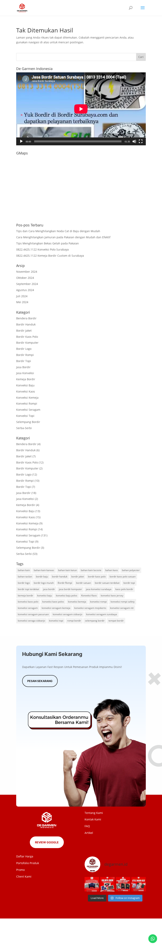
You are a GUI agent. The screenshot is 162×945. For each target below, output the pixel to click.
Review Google (47, 842)
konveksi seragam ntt (122, 608)
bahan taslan (25, 576)
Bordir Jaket (24, 330)
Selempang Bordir (28, 422)
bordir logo (24, 583)
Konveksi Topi (25, 416)
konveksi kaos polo (28, 601)
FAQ (87, 826)
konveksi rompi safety (123, 601)
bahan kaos (111, 570)
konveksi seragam (28, 608)
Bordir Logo (23, 349)
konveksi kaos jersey (112, 595)
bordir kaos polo (97, 576)
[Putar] (21, 141)
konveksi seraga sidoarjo (31, 620)
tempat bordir (116, 620)
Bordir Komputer (27, 342)
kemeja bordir (25, 595)
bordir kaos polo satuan (123, 576)
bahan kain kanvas (44, 570)
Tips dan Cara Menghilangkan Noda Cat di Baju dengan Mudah (58, 231)
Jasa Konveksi (25, 373)
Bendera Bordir (26, 318)
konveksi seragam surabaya (101, 614)
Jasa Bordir (23, 367)
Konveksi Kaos (25, 391)
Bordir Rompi (25, 355)
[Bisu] (134, 141)
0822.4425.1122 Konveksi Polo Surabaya (42, 249)
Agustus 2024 (25, 290)
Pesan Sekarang (40, 681)
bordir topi (129, 583)
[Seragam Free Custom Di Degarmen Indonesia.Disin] (92, 884)
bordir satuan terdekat (107, 583)
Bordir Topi (23, 361)
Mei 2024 (22, 302)
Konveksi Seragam (28, 409)
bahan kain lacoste (91, 570)
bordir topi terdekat (28, 589)
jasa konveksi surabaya (98, 589)
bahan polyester (131, 570)
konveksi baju (44, 595)
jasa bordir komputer (70, 589)
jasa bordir (49, 589)
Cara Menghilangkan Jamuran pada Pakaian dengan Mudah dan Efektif (63, 237)
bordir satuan (83, 583)
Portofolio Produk (27, 863)
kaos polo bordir (124, 589)
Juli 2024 (21, 296)
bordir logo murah (44, 583)
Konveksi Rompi (26, 403)
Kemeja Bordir (25, 379)
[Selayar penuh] (141, 141)
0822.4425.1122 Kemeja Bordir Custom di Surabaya (50, 255)
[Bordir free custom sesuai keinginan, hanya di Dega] (138, 884)
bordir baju (42, 576)
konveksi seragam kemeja (56, 608)
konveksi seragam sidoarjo (67, 614)
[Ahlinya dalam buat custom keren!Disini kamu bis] (107, 884)
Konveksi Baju (25, 385)
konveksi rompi (98, 601)
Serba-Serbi (24, 428)
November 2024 (26, 271)
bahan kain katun (67, 570)
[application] (81, 108)
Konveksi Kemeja (27, 397)
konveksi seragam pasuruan (33, 614)
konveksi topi (56, 620)
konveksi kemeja (77, 601)
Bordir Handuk (26, 324)
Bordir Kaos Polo (27, 337)
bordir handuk (59, 576)
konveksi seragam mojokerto (90, 608)
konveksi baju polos (66, 595)
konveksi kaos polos (53, 601)
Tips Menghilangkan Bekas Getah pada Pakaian (47, 243)
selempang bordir (95, 620)
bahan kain (24, 570)
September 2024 (27, 284)
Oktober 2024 (25, 278)
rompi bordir (74, 620)
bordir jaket (77, 576)
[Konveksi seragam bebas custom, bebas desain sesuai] (123, 884)
